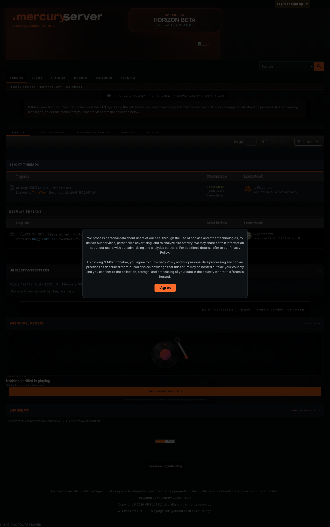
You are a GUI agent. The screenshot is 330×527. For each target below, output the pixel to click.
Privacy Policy (165, 262)
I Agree (165, 287)
